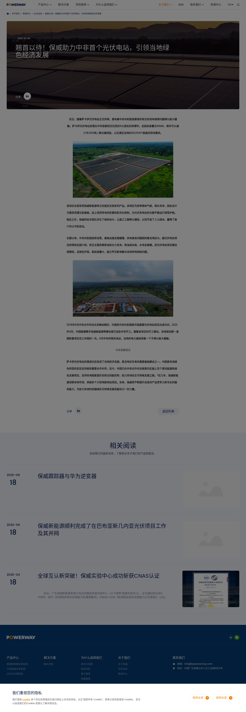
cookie (26, 699)
